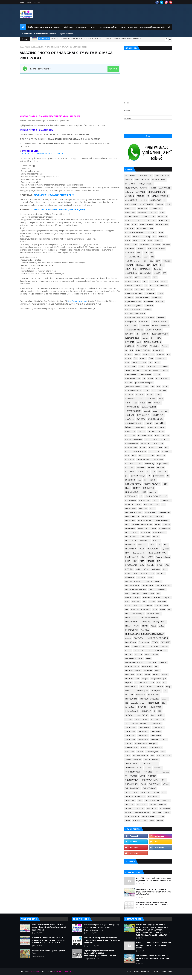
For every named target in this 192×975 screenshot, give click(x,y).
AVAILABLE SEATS (146, 224)
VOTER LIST (140, 808)
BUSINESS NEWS (131, 245)
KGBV (165, 484)
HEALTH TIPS (130, 431)
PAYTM (127, 606)
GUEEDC (157, 403)
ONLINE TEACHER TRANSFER (135, 589)
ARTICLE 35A (162, 216)
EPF (152, 338)
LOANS (155, 500)
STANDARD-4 (156, 731)
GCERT (141, 366)
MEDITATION (130, 528)
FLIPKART (160, 354)
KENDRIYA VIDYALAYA (152, 484)
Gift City (157, 374)
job (139, 480)
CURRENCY (154, 281)
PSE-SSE (128, 650)
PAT (144, 601)
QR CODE (138, 654)
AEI (148, 196)
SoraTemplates (33, 971)
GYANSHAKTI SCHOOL (133, 423)
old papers (129, 577)
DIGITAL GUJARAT (142, 297)
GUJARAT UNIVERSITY (133, 411)
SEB (126, 703)
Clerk (162, 265)
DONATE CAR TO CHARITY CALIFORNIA (139, 318)
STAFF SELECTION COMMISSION (136, 723)
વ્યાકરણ (160, 820)
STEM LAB (154, 739)
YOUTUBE (136, 820)
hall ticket (128, 427)
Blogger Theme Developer (62, 971)
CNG (134, 269)
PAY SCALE (162, 601)
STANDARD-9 (143, 739)
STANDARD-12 (158, 727)
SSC (163, 719)
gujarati (147, 411)
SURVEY (144, 747)
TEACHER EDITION (163, 756)
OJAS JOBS (161, 573)
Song (153, 715)
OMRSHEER (141, 577)
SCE (131, 695)
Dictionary (129, 297)
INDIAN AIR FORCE (143, 460)
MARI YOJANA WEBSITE (133, 512)
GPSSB (146, 391)
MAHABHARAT (130, 508)
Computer (157, 269)
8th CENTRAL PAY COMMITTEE (136, 188)
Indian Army (158, 460)
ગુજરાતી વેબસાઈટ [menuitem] (66, 33)
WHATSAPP (157, 812)
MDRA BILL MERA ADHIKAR (142, 524)
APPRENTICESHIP (148, 216)
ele (137, 334)
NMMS (138, 569)
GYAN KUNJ (129, 415)
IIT (145, 455)
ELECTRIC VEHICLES (132, 338)
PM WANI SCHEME (131, 622)
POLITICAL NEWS (131, 630)
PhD (126, 614)
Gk (144, 378)
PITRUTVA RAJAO (138, 614)
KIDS (144, 492)
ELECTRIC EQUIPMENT (160, 334)
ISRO (159, 472)
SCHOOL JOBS (153, 695)
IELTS (127, 455)
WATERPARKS (165, 808)
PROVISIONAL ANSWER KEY (158, 646)
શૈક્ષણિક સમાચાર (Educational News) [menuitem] (43, 27)
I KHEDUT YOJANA (139, 451)
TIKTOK (148, 768)
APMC (162, 212)
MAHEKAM (143, 508)
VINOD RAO (129, 804)
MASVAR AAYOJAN (132, 516)
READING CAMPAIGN (133, 670)
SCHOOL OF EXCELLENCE (149, 699)
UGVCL (142, 776)
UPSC (163, 780)
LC (141, 496)
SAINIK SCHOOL (131, 687)
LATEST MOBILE (131, 496)
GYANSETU (141, 419)
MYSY (127, 553)
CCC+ (146, 257)
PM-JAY (127, 626)
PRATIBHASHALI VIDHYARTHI (157, 638)
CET (145, 261)
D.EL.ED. (139, 285)
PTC (149, 650)
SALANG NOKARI (146, 687)
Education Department (160, 326)
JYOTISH (152, 480)
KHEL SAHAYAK (148, 488)
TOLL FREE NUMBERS (132, 772)
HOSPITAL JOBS (131, 447)
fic (126, 350)
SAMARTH (159, 687)
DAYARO (128, 289)
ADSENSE (140, 196)
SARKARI (72, 209)
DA (146, 285)
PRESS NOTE (165, 642)
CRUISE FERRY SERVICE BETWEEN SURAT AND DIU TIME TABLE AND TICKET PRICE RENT (152, 958)
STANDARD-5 (130, 735)
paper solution (148, 593)
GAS (150, 362)
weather (128, 812)
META (127, 533)
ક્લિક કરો (113, 69)
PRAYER (155, 642)
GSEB (140, 399)
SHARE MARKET (155, 707)
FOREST (143, 358)
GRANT (150, 395)
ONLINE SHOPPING (163, 585)
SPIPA (137, 719)
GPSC (165, 387)
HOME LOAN (145, 443)
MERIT (154, 528)
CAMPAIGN (141, 249)
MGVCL (135, 533)
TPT (157, 772)
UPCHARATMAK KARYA (150, 780)
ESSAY (159, 338)
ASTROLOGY (163, 220)
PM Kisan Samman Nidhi (149, 618)
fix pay (137, 354)
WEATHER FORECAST (142, 812)
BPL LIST (136, 241)
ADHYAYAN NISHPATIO (156, 192)
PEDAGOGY (138, 606)
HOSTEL (143, 447)
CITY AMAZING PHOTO (58, 153)
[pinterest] (170, 2)
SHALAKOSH (142, 707)
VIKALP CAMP (130, 800)
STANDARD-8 (130, 739)
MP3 (159, 545)
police (161, 626)
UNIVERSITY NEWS (131, 780)
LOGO (138, 504)
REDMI (157, 670)
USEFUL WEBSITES (131, 784)
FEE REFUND (154, 346)
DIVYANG (147, 309)
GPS (158, 387)
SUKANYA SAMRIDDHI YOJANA (146, 743)
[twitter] (161, 2)
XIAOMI (161, 816)
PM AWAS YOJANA (153, 614)
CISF (148, 265)
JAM (126, 476)
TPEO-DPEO (148, 772)
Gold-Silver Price (162, 378)
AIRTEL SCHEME (130, 204)
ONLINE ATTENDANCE (133, 581)
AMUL (168, 204)
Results (147, 674)
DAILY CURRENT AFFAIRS (159, 285)
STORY (164, 739)
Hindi (157, 435)
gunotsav (164, 411)
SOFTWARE (129, 715)
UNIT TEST (152, 776)
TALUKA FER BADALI (140, 756)
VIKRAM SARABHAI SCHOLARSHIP (157, 800)
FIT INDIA (128, 354)
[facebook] (157, 2)
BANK (161, 232)
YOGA (127, 820)
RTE (153, 683)
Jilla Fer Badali (158, 476)
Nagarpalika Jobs (139, 553)
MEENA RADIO (143, 528)
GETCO (165, 370)
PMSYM (145, 626)
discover (155, 971)
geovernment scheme (133, 370)
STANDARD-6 (143, 735)
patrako (152, 601)
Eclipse (134, 326)
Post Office (145, 630)
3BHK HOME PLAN (142, 180)
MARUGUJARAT (150, 512)
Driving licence (130, 322)
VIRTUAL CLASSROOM (158, 804)
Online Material (147, 585)
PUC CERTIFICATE (160, 650)
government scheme (133, 387)
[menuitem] (23, 27)
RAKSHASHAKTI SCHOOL (134, 662)
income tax (161, 455)
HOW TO (152, 447)
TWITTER (133, 776)
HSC (166, 447)
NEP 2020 (150, 561)
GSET (161, 399)
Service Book (130, 707)
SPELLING (128, 719)
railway (155, 654)
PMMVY (136, 626)
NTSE (135, 573)
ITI (165, 472)
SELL (163, 703)
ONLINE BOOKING (132, 585)
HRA (160, 447)
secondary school (137, 703)
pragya (128, 638)
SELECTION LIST (153, 703)
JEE (149, 476)
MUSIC (141, 549)
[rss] (160, 841)
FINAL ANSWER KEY (143, 350)
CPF (164, 273)
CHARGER (166, 261)
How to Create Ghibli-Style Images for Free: (61, 39)
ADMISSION (129, 196)
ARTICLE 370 (129, 220)
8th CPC (153, 188)
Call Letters (129, 249)
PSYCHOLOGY (139, 650)
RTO (164, 683)
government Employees (144, 382)
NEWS (159, 565)
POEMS (153, 626)
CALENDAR (156, 245)
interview (160, 468)
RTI (158, 683)
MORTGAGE (142, 545)
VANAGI (166, 784)
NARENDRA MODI (131, 557)
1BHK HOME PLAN (145, 176)
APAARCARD (142, 212)
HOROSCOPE (158, 443)
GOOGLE (128, 382)
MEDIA (157, 524)
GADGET (135, 362)
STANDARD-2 (130, 731)
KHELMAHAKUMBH (132, 492)
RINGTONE (129, 679)
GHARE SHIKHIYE (131, 374)
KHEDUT (136, 488)
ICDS (157, 451)
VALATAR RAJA (154, 784)
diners (163, 971)
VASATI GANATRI (131, 792)
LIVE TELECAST (144, 500)
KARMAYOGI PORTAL (133, 484)
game (144, 362)
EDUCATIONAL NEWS (153, 330)
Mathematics (130, 520)
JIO (168, 476)
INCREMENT (129, 460)
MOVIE (152, 545)
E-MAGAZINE (144, 322)
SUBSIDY (128, 743)
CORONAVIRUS (145, 273)
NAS (142, 557)
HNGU (155, 439)
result (139, 674)
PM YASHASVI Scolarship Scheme (153, 622)
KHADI (127, 488)
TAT (152, 756)
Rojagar (145, 679)
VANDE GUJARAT (149, 788)
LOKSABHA (148, 504)
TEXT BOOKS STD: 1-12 (133, 768)
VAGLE (143, 784)
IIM (140, 455)
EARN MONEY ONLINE (160, 322)
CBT (145, 253)
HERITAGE (151, 431)
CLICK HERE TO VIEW (29, 153)
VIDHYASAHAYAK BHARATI (135, 796)
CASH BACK (129, 253)
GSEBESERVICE (151, 399)
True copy (165, 772)
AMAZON (159, 204)
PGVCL (162, 610)
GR (153, 391)
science (164, 699)
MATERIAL (159, 516)
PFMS (155, 610)
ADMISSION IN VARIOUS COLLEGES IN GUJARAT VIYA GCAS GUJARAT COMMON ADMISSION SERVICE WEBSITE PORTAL (48, 940)
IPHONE (141, 472)
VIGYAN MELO (153, 796)
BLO (154, 236)
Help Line (141, 431)
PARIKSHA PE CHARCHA (151, 597)
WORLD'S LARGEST (148, 816)
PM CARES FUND (131, 618)
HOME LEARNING (131, 443)
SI (154, 711)
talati (163, 752)
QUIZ (147, 654)
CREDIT (137, 277)
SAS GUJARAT (156, 691)
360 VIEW (128, 180)
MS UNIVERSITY (130, 549)
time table (157, 768)
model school (145, 541)
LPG (157, 504)
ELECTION (145, 334)
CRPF (155, 277)
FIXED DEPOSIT (148, 354)
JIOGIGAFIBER (130, 480)
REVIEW (156, 674)
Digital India (156, 297)
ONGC (150, 577)
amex (170, 971)
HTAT (127, 451)
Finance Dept (158, 350)
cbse (139, 253)
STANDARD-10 (130, 727)
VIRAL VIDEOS (142, 804)
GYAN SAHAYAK (158, 415)
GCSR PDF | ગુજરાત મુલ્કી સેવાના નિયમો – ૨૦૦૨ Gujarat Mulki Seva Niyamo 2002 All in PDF (154, 879)
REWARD (165, 674)
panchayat (135, 593)
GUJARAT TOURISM (149, 407)
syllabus (140, 752)
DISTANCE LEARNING (133, 309)
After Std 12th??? (131, 200)
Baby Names (141, 228)
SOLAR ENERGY (142, 715)
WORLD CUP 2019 (132, 816)
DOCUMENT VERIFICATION (135, 314)
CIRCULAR (140, 265)
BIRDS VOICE (137, 236)
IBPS (150, 451)
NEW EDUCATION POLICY (134, 565)
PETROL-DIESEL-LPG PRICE (140, 610)
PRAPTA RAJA (138, 638)
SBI (165, 691)
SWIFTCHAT (129, 752)
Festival (164, 346)
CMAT (127, 269)
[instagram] (166, 2)
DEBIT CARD (139, 289)
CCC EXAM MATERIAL (133, 257)
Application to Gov (132, 216)
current (164, 281)
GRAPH (158, 395)
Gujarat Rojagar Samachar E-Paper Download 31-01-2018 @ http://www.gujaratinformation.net (100, 953)
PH (169, 610)
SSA (157, 719)
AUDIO (134, 224)
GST (149, 403)
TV (126, 776)
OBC (152, 573)
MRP (165, 545)
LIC (166, 496)
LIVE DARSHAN (130, 500)
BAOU (127, 236)
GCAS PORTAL (130, 366)
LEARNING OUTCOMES (153, 496)
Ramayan (162, 662)
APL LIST (154, 212)
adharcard (129, 192)
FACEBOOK (129, 346)
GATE (157, 362)
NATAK (150, 557)
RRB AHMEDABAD (141, 683)
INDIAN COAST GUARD (133, 464)
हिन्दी (145, 820)
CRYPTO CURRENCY (132, 281)
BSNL (150, 241)
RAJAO (148, 658)
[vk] (160, 847)
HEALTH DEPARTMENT (156, 427)
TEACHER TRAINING (151, 760)
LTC (163, 504)
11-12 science (130, 176)
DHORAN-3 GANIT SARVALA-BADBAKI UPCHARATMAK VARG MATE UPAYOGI (152, 903)
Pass (127, 601)
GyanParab (129, 419)
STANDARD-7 (156, 735)
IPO (153, 472)
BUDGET (158, 241)
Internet (151, 468)
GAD (127, 362)
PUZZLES (128, 654)
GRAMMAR (140, 395)
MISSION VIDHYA (131, 537)
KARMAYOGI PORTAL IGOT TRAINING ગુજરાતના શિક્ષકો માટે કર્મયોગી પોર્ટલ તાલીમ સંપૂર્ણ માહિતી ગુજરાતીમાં (153, 891)
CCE (152, 257)
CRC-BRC (128, 277)
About (29, 2)
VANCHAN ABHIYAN (132, 788)
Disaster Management (133, 305)
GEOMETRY (164, 366)
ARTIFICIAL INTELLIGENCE (147, 220)
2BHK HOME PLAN (162, 176)
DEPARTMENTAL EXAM (133, 293)
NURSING (144, 573)
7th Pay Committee (146, 184)
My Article (165, 549)
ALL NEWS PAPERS (146, 204)
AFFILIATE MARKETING (160, 196)
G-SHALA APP (161, 358)
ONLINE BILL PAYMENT (153, 581)
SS (151, 719)
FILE (131, 350)
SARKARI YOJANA (142, 691)
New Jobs (150, 565)
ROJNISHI (128, 683)
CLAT (155, 265)
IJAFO (152, 455)
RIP (137, 679)
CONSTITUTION (131, 273)
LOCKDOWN (165, 500)
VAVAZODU (145, 792)
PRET (127, 646)
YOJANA (80, 209)
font (135, 358)
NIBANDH (129, 569)
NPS (164, 569)
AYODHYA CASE (162, 224)
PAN (127, 593)
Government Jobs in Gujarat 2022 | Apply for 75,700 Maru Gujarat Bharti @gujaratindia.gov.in (101, 927)
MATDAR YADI (147, 516)
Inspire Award (162, 464)
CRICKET (147, 277)
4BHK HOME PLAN (158, 180)
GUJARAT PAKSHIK (132, 407)
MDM (127, 524)
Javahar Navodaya (138, 476)
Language (152, 492)
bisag (148, 236)
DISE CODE (149, 305)
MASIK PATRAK (164, 512)
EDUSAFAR (129, 334)
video (164, 792)
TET (156, 764)
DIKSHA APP (148, 301)
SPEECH (160, 715)
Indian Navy (149, 464)
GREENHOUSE (130, 399)
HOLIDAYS (164, 439)
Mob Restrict (145, 537)
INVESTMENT (130, 472)
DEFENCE (150, 289)
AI (164, 200)
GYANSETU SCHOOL (155, 419)
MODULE (156, 541)
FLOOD (128, 358)
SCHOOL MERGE (131, 699)
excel (139, 342)
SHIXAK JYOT (146, 711)
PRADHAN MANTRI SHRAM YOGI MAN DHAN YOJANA (144, 634)
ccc (151, 253)
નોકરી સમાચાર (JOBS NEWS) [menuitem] (75, 27)
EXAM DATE (129, 342)
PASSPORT (136, 601)
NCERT (127, 561)
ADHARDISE (140, 192)
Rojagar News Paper (158, 679)
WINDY (167, 812)
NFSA (167, 565)
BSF (143, 241)
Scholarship (140, 695)
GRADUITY (129, 395)
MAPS (152, 508)
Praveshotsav (144, 642)
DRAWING (160, 318)
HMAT (147, 439)
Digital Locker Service (133, 301)
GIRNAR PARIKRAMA (132, 378)
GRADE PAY (162, 391)
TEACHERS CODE (131, 764)
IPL (148, 472)
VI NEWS (156, 792)
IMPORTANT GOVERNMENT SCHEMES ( (51, 209)
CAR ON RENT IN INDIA (156, 249)
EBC (126, 326)
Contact (37, 2)
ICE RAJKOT (166, 451)
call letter (166, 245)
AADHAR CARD (164, 188)
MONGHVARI (130, 545)
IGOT (134, 455)
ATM (127, 224)
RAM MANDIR (151, 662)
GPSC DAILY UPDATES (133, 391)
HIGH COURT (130, 435)
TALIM (127, 756)
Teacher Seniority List (133, 760)
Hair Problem (160, 423)
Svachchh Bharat (156, 747)
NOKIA (146, 569)
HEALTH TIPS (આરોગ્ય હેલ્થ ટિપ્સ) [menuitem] (104, 27)
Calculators (144, 245)
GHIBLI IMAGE (146, 374)
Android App (130, 208)
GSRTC (127, 403)
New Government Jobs (77, 301)
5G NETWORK (130, 184)
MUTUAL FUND (153, 549)
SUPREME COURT (131, 747)
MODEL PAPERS (130, 541)
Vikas (140, 800)
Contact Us (145, 971)
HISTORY (165, 435)
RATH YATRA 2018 (132, 666)
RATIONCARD (147, 666)
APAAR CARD (130, 212)
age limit (144, 200)
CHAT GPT (129, 265)
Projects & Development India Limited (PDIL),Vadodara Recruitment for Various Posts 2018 (102, 940)
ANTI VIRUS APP (155, 208)
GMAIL (150, 378)
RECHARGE (148, 670)
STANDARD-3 (143, 731)
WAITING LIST (152, 808)
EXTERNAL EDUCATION (152, 342)
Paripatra (167, 597)
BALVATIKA (152, 232)
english (145, 338)
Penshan (149, 606)
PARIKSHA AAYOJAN (132, 597)
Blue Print (162, 236)
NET (158, 561)
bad (151, 228)
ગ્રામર (152, 820)
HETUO (161, 431)
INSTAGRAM (129, 468)
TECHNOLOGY (30, 47)
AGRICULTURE (155, 200)
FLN (168, 354)
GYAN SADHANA (143, 415)
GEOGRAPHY (151, 366)
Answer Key (142, 208)
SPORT (145, 719)
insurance (141, 468)
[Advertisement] (70, 92)
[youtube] (136, 853)
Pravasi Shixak (130, 642)
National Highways (163, 557)
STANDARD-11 (144, 727)
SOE (159, 711)
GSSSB (142, 403)
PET (126, 610)
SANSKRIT (128, 691)
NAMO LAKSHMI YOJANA (157, 553)
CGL (151, 261)
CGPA (158, 261)
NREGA (127, 573)
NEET (142, 561)
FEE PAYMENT (142, 346)
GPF (152, 387)
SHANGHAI (43, 153)
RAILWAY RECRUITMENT (134, 658)
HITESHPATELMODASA (133, 439)
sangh (168, 687)
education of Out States (134, 330)
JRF (145, 480)
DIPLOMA (159, 301)
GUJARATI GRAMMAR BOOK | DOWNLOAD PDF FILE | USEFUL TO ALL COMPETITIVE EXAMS (153, 945)
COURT (157, 273)
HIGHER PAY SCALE (145, 435)
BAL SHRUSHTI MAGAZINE (134, 232)
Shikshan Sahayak (131, 711)
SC (126, 695)
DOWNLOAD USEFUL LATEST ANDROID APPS (54, 195)
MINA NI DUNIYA (159, 533)
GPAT (146, 387)
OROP (151, 589)
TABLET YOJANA (152, 752)
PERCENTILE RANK (161, 606)
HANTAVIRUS (140, 427)
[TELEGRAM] (160, 853)
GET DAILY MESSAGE (152, 370)
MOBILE (156, 537)
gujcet (155, 411)
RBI (156, 666)
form (151, 358)
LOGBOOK (129, 504)
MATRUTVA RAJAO (162, 520)
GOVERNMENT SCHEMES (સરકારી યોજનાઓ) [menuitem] (39, 33)
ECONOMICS (144, 326)
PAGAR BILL (161, 589)
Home (22, 2)
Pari (158, 593)
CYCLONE (128, 285)
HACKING (148, 423)
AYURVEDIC (129, 228)
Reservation (129, 674)
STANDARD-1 (156, 723)
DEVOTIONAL (150, 293)
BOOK (127, 241)
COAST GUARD (145, 269)
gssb (135, 403)
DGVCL (160, 293)
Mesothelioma (164, 528)
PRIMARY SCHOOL (138, 646)
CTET (145, 281)
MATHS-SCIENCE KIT (145, 520)
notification (156, 569)
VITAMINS (128, 808)
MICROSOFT (145, 533)
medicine (166, 524)
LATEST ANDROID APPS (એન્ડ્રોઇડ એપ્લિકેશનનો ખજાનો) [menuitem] (143, 27)
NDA (135, 561)
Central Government (132, 261)
